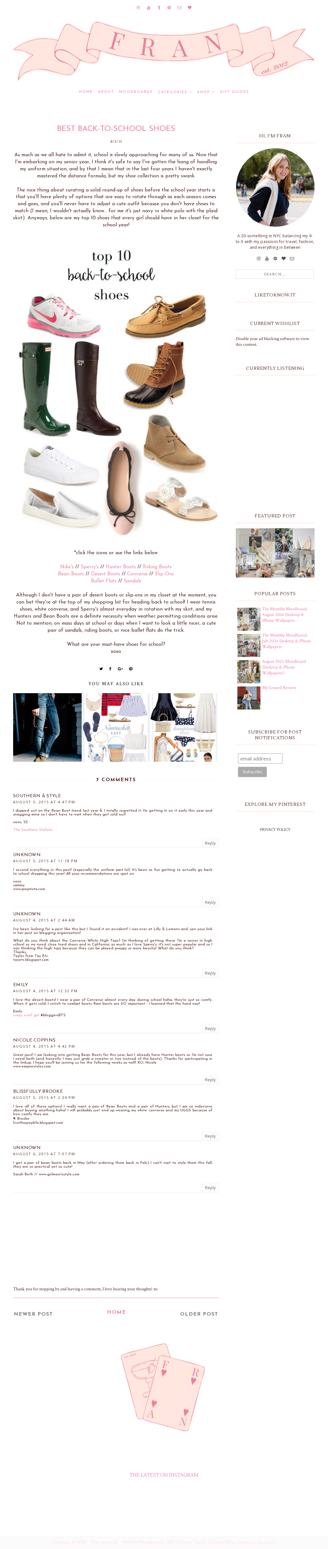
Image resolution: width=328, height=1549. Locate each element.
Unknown (27, 855)
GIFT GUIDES (234, 92)
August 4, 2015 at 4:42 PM (44, 1046)
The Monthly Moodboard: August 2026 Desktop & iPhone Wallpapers (285, 614)
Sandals (132, 581)
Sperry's (90, 567)
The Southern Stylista (32, 830)
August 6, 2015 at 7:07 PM (44, 1153)
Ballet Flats (104, 581)
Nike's (67, 567)
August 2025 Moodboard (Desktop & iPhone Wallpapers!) (284, 667)
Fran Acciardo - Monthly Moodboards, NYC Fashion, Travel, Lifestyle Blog (162, 1542)
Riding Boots (157, 567)
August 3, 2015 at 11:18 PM (45, 860)
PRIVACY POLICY (275, 829)
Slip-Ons (164, 574)
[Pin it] (131, 669)
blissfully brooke (38, 1091)
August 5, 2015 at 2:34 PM (44, 1097)
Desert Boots (105, 574)
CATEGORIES (172, 92)
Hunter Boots (121, 567)
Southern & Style (37, 796)
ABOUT (106, 92)
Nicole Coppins (34, 1040)
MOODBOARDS (136, 92)
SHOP (203, 92)
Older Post (199, 1314)
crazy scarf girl (26, 1015)
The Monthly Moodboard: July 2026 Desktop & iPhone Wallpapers (286, 641)
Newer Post (33, 1314)
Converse (137, 574)
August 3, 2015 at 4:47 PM (44, 801)
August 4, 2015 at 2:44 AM (44, 920)
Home (86, 92)
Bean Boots (71, 574)
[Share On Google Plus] (120, 669)
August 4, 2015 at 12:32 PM (45, 990)
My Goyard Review (279, 688)
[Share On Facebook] (110, 669)
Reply (210, 843)
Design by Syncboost (257, 1542)
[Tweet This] (101, 669)
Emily (20, 985)
